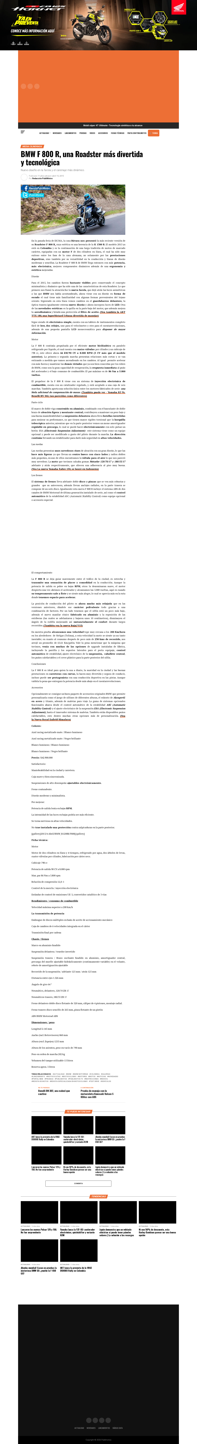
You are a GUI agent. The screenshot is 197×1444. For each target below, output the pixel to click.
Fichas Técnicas (117, 133)
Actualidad (44, 133)
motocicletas (53, 1076)
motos (92, 1076)
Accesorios (103, 133)
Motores (83, 1076)
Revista (104, 1079)
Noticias (102, 1076)
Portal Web (38, 1079)
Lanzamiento (39, 1076)
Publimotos (61, 1079)
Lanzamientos (70, 133)
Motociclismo (69, 1076)
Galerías (106, 1074)
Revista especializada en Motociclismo (69, 1081)
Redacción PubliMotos (42, 178)
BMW (69, 1074)
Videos (92, 133)
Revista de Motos (40, 1081)
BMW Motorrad (81, 1074)
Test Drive (94, 1081)
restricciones (91, 1079)
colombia (95, 1074)
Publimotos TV (76, 1079)
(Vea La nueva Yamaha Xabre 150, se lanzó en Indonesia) (65, 468)
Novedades (57, 133)
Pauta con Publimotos (136, 133)
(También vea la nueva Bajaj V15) (63, 625)
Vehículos (106, 1081)
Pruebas (82, 133)
